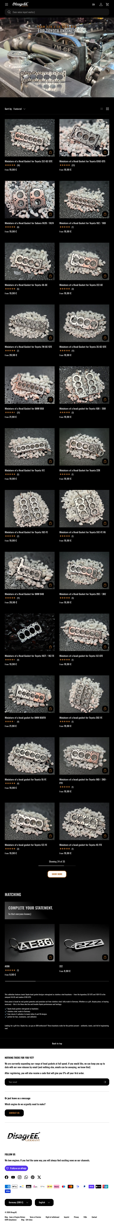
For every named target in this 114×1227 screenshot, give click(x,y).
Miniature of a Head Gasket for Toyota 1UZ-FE (26, 532)
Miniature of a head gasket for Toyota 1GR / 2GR (82, 408)
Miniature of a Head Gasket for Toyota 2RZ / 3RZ (82, 594)
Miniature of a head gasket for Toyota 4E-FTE (80, 845)
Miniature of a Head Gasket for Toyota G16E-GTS (82, 161)
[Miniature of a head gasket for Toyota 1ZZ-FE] (30, 821)
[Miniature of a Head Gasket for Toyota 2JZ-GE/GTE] (30, 137)
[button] (107, 4)
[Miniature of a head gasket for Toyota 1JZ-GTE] (84, 632)
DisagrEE (14, 1212)
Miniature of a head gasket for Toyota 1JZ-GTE (81, 656)
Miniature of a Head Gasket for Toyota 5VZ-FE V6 (82, 532)
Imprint (66, 1217)
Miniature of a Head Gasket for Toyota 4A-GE (26, 285)
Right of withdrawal (52, 1217)
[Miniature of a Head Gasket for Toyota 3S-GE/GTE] (84, 323)
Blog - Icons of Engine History (15, 1217)
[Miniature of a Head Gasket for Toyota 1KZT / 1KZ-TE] (30, 632)
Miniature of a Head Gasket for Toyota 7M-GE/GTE (28, 346)
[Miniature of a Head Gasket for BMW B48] (30, 570)
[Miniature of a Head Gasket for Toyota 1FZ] (30, 447)
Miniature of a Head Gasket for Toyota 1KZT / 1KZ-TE (29, 656)
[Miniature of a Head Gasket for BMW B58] (30, 385)
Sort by (8, 109)
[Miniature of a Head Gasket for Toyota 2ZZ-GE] (84, 261)
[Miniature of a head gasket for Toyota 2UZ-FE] (84, 694)
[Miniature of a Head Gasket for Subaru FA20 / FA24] (30, 199)
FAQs (85, 1217)
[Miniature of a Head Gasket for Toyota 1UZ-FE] (30, 508)
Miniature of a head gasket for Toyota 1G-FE (25, 779)
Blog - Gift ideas (27, 1219)
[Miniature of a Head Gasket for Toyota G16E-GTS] (84, 137)
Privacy (76, 1217)
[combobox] (57, 12)
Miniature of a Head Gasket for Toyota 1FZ (25, 470)
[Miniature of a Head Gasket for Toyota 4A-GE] (30, 261)
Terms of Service (35, 1217)
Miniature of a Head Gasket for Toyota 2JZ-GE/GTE (28, 161)
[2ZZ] (84, 942)
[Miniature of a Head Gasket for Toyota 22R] (84, 447)
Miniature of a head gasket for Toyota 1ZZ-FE (26, 845)
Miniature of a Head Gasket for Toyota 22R (79, 470)
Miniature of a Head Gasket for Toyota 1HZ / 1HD (82, 223)
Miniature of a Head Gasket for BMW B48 (24, 594)
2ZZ (61, 966)
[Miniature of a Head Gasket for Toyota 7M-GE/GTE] (30, 323)
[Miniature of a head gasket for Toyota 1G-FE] (30, 756)
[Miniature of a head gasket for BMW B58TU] (30, 694)
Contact (94, 1217)
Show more (57, 874)
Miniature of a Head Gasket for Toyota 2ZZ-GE (81, 285)
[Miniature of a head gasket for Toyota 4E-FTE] (84, 821)
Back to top (57, 1043)
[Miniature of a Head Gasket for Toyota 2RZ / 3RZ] (84, 570)
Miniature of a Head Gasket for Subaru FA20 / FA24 (29, 223)
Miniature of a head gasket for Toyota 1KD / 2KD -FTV (83, 781)
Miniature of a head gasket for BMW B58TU (25, 717)
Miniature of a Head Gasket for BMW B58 (24, 408)
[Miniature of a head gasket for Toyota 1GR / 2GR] (84, 385)
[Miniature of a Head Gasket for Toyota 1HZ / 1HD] (84, 199)
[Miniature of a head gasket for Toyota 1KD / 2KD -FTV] (84, 756)
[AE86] (30, 942)
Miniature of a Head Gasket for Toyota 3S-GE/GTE (82, 346)
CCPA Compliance (10, 1219)
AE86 (7, 966)
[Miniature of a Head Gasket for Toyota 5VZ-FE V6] (84, 508)
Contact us (14, 1112)
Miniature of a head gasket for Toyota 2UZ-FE (80, 717)
